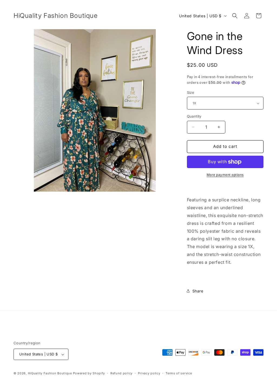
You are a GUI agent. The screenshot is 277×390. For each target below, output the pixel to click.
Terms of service (179, 373)
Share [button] (197, 291)
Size (190, 92)
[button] (235, 16)
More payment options (225, 175)
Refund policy (121, 373)
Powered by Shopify (89, 373)
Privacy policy (149, 373)
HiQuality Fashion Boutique (50, 373)
